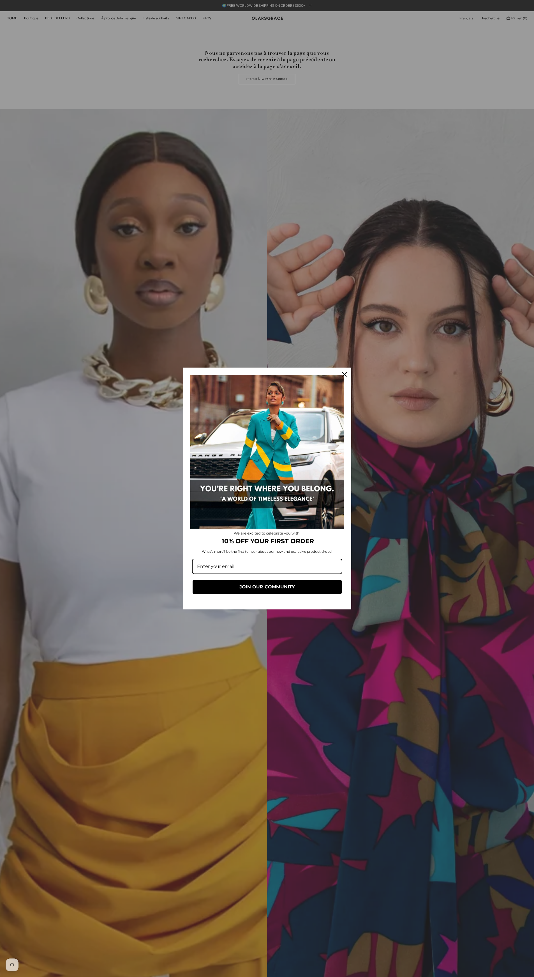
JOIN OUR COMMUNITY (267, 587)
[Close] (344, 374)
